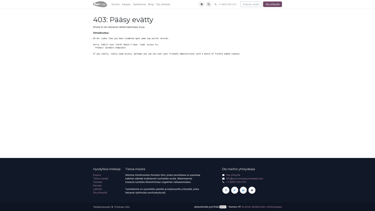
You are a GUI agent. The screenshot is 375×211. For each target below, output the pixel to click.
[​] (225, 190)
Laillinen (97, 189)
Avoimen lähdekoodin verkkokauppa (262, 206)
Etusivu (97, 174)
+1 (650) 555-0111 (236, 182)
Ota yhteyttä (272, 4)
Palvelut (97, 185)
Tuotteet (97, 182)
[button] (209, 4)
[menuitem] (115, 4)
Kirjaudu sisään (251, 4)
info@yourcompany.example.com (244, 178)
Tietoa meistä (100, 178)
